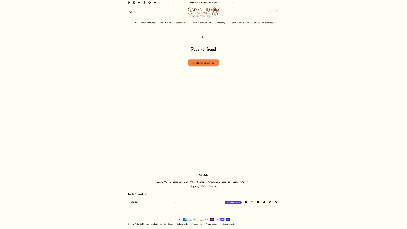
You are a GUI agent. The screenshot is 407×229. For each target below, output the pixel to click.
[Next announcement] (233, 2)
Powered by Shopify (166, 224)
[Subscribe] (174, 202)
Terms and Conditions (218, 181)
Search (200, 181)
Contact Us (175, 181)
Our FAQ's (189, 181)
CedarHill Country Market (145, 224)
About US (162, 181)
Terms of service (213, 224)
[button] (131, 12)
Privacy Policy (240, 181)
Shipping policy (229, 224)
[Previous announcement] (173, 2)
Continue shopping (203, 62)
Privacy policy (198, 224)
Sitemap (213, 186)
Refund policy (183, 224)
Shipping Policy (198, 186)
